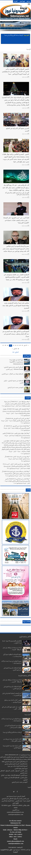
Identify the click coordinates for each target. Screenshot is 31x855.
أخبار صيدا (26, 35)
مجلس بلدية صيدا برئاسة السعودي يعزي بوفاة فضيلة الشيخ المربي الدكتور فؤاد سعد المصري (15, 305)
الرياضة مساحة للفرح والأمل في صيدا (13, 35)
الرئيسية (29, 49)
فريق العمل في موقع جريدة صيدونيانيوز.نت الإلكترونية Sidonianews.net (16, 362)
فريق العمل (22, 1)
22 (15, 345)
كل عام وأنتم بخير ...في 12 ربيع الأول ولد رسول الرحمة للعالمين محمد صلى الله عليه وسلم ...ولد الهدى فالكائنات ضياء (15, 187)
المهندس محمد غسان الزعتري (15, 387)
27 (3, 345)
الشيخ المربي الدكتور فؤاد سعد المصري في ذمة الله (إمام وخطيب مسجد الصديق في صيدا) (15, 334)
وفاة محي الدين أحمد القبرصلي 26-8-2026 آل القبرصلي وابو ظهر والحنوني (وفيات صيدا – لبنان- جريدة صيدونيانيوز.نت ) (15, 421)
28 (18, 349)
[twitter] (14, 791)
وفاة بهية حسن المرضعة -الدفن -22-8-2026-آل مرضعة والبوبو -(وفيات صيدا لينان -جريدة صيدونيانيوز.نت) (17, 459)
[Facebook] (17, 791)
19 (22, 345)
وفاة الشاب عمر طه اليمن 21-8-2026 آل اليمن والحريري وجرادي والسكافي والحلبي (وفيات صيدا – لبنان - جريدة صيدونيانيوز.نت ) (17, 481)
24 (10, 345)
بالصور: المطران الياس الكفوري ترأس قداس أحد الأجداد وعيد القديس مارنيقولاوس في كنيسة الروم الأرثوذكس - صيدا (15, 71)
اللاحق (15, 349)
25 (7, 345)
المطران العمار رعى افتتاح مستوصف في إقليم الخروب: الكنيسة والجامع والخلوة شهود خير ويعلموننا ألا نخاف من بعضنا (16, 277)
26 (5, 345)
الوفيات (28, 398)
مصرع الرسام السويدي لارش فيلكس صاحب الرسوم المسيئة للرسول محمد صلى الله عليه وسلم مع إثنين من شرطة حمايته (16, 248)
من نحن (28, 1)
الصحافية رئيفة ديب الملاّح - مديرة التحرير (12, 374)
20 (20, 345)
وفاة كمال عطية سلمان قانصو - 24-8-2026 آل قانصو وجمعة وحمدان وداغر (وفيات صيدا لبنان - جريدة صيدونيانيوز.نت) (16, 436)
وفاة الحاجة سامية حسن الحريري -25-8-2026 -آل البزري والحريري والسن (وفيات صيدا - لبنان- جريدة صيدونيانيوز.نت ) (17, 428)
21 (17, 345)
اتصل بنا (15, 1)
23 (13, 345)
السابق (25, 345)
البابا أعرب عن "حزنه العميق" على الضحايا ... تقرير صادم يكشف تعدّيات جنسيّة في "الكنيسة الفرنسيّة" (16, 220)
